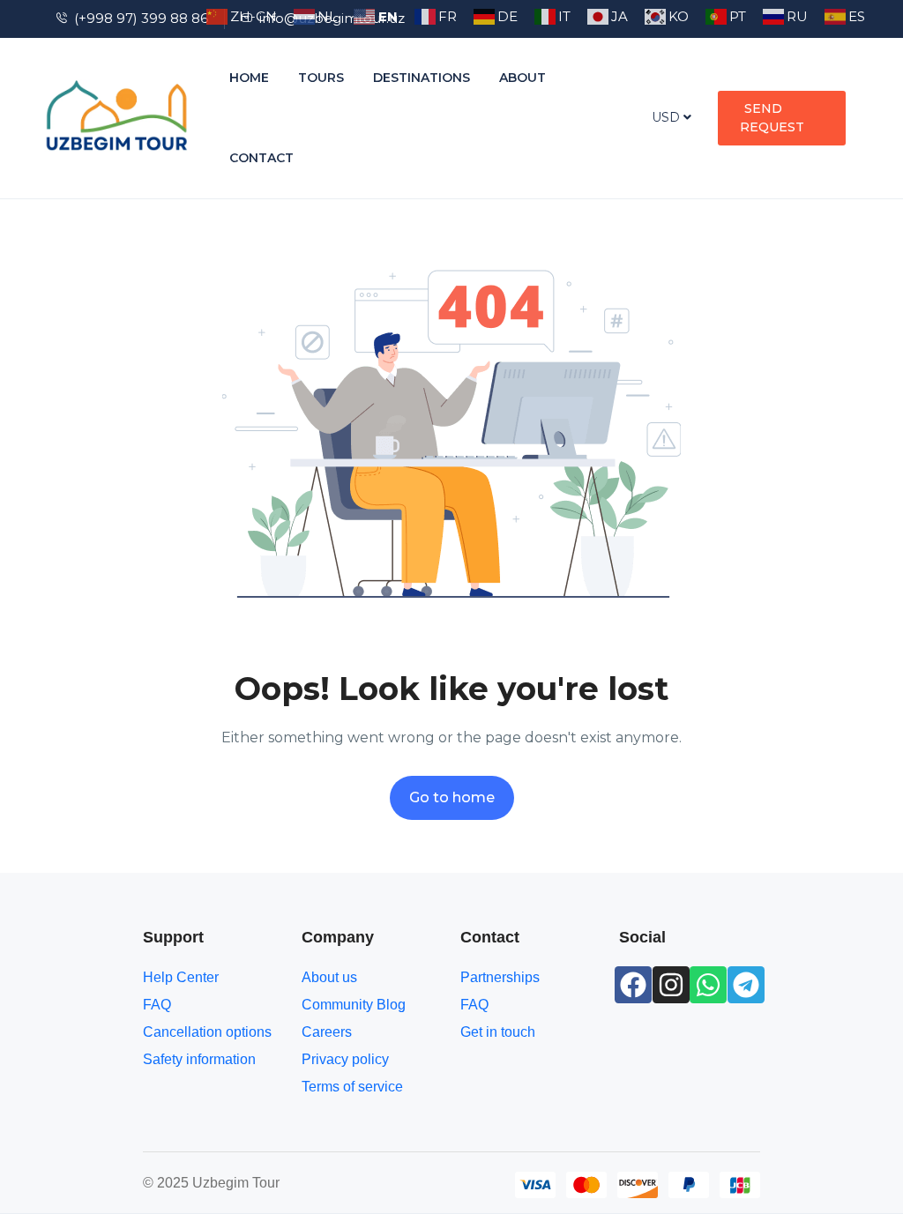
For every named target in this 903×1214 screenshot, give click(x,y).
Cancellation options (207, 1031)
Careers (327, 1031)
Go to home (452, 797)
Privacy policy (345, 1059)
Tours (321, 78)
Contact (261, 158)
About (522, 78)
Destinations (421, 78)
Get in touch (497, 1031)
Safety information (199, 1059)
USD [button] (667, 117)
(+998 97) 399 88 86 (141, 18)
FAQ (157, 1004)
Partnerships (500, 977)
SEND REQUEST (772, 118)
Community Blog (354, 1004)
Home (249, 78)
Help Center (181, 977)
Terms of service (352, 1086)
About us (329, 977)
